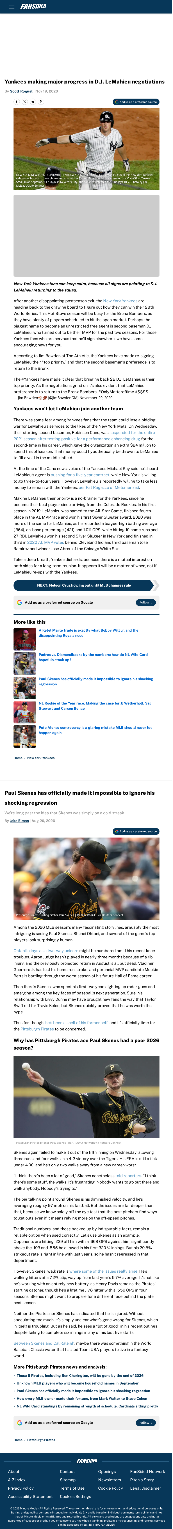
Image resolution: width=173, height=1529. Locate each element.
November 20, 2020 (96, 397)
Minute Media (29, 1508)
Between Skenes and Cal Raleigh (44, 1343)
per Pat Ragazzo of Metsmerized (109, 487)
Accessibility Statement (30, 1496)
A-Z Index (16, 1479)
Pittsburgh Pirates (37, 1029)
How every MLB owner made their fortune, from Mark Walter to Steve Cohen (82, 1398)
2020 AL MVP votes (45, 542)
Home (18, 758)
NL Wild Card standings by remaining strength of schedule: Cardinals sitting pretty (87, 1406)
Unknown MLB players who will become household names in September (78, 1383)
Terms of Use (72, 1488)
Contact (67, 1471)
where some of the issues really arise (103, 1271)
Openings (107, 1471)
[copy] (41, 102)
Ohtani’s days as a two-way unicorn (46, 950)
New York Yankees (120, 300)
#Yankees (30, 379)
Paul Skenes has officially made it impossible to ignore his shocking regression (83, 1391)
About (13, 1471)
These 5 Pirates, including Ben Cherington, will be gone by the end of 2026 (80, 1375)
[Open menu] (11, 6)
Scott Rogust (21, 91)
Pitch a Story (142, 1479)
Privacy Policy (21, 1488)
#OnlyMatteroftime (116, 391)
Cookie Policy (110, 1488)
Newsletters (109, 1479)
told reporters (128, 1175)
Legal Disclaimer (145, 1488)
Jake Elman (19, 821)
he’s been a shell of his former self (76, 1022)
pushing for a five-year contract (80, 474)
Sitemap (68, 1479)
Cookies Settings (75, 1496)
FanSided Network (147, 1471)
